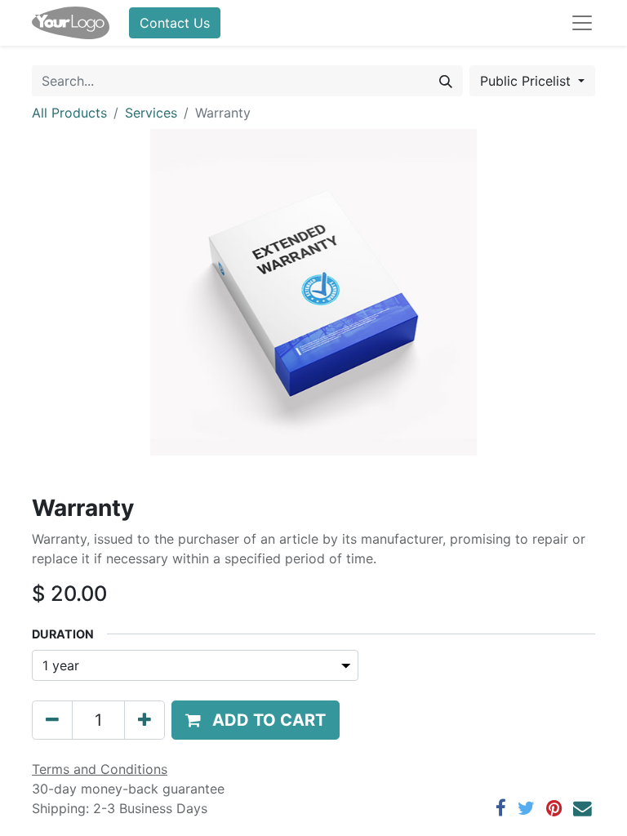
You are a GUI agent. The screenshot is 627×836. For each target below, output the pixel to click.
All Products (69, 112)
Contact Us (175, 23)
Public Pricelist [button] (527, 81)
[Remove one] (52, 720)
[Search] (446, 80)
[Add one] (144, 720)
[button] (255, 720)
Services (151, 112)
